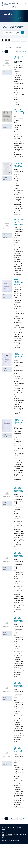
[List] (5, 40)
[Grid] (8, 40)
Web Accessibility (7, 840)
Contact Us (16, 840)
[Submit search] (22, 32)
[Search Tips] (24, 27)
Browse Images (20, 27)
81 (21, 51)
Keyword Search (6, 27)
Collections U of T (11, 827)
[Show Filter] (2, 40)
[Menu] (14, 7)
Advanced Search (13, 27)
